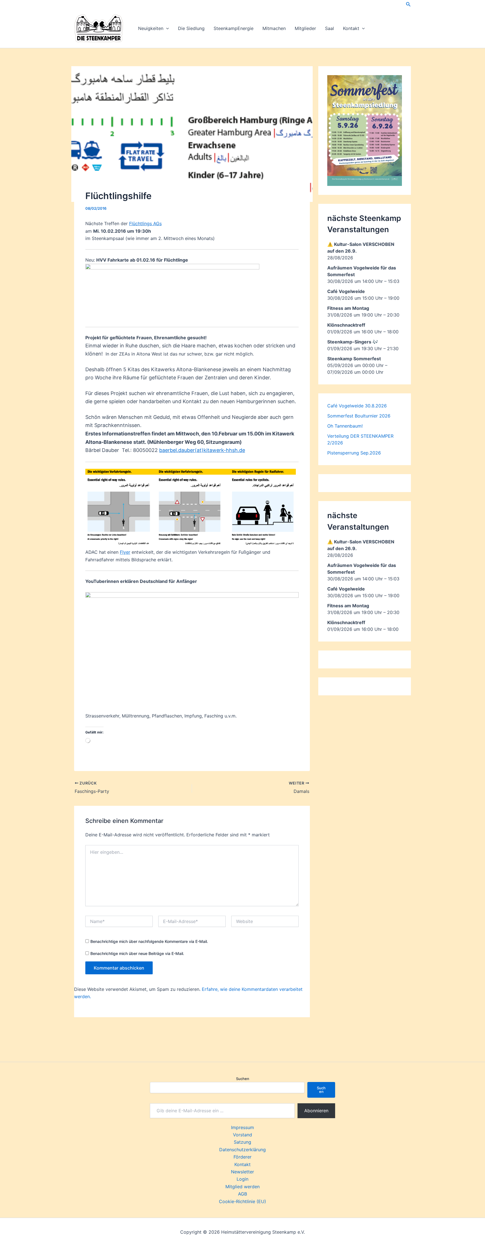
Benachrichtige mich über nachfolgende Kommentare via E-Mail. (149, 941)
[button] (408, 4)
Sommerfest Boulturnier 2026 (358, 416)
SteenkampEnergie (233, 28)
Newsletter (242, 1172)
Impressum (242, 1127)
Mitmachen (274, 28)
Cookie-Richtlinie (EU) (242, 1201)
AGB (242, 1194)
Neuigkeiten (150, 28)
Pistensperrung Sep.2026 (354, 453)
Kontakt (351, 28)
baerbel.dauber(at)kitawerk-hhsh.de (202, 450)
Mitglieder (305, 28)
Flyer (125, 552)
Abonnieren (316, 1110)
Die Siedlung (191, 28)
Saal (329, 28)
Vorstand (242, 1134)
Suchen (242, 1078)
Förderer (242, 1157)
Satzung (242, 1142)
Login (242, 1179)
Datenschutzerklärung (242, 1149)
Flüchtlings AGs (145, 223)
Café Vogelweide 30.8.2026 (357, 406)
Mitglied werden (242, 1186)
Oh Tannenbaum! (345, 426)
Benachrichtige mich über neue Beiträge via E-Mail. (137, 953)
